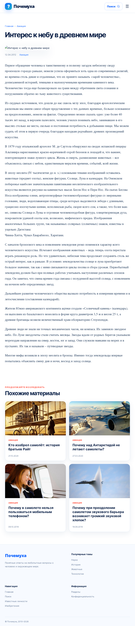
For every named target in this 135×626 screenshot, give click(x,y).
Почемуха (16, 555)
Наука (74, 560)
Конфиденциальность (82, 596)
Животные (76, 569)
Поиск (8, 596)
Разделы (75, 592)
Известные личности (16, 601)
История (75, 564)
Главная (9, 26)
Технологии (77, 573)
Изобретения (12, 605)
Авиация (21, 26)
